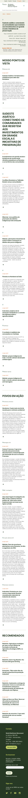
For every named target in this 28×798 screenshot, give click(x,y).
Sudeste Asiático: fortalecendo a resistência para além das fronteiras (13, 77)
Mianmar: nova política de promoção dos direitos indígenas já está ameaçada (11, 218)
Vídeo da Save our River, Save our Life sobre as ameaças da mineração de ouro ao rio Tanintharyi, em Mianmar (13, 701)
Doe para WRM (11, 747)
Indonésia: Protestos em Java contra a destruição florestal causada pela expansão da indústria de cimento (12, 594)
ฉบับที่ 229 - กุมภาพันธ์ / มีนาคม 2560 (17, 36)
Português (19, 1)
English (5, 1)
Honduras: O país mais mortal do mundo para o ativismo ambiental (13, 409)
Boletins (8, 14)
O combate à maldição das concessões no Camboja (11, 333)
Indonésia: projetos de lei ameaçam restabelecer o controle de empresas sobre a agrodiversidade (13, 313)
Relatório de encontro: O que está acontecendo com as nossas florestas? (13, 715)
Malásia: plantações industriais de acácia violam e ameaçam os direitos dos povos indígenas (13, 240)
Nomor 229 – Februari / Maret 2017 (17, 38)
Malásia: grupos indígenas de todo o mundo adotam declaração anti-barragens (13, 380)
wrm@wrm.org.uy (15, 743)
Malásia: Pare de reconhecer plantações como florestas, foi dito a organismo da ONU (13, 546)
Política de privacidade (11, 776)
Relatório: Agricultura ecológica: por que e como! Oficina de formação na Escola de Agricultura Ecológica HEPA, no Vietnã (13, 647)
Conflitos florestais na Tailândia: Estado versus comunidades (13, 181)
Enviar (9, 773)
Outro (23, 1)
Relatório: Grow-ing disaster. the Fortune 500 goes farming (13, 660)
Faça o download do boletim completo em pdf (15, 33)
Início (4, 14)
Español (10, 1)
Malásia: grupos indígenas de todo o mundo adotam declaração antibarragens (13, 357)
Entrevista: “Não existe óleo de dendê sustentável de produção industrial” (13, 672)
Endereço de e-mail (12, 765)
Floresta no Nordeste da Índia (12, 276)
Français (14, 1)
